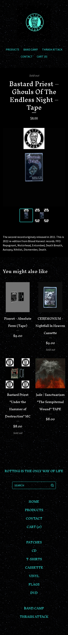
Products (12, 49)
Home (34, 501)
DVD (34, 592)
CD (34, 550)
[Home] (34, 22)
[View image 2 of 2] (42, 215)
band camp (30, 49)
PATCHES (34, 542)
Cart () (42, 56)
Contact (27, 56)
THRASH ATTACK (52, 49)
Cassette (34, 567)
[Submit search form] (52, 485)
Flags (34, 584)
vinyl (34, 576)
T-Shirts (34, 559)
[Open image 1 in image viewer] (34, 167)
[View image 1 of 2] (26, 215)
